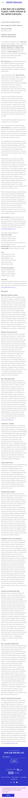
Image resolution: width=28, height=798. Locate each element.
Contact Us (14, 779)
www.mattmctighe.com (7, 419)
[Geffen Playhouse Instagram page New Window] (14, 782)
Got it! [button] (8, 795)
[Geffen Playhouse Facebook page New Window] (11, 782)
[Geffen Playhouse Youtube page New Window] (17, 782)
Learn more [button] (5, 791)
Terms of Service (5, 777)
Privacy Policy (15, 777)
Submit (14, 761)
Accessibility (23, 777)
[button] (3, 2)
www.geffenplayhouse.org (8, 229)
